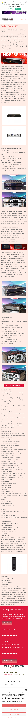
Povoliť (18, 9)
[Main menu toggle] (21, 19)
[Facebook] (9, 681)
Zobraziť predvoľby (14, 714)
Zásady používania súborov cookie (13, 717)
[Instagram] (11, 681)
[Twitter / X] (19, 681)
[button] (25, 690)
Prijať (14, 705)
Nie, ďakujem (11, 9)
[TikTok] (17, 681)
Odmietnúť (14, 710)
